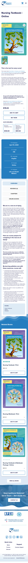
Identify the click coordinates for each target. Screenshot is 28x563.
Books (8, 545)
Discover (8, 549)
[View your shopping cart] (22, 3)
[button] (24, 25)
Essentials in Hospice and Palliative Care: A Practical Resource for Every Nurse (13, 72)
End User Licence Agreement (9, 558)
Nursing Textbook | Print (11, 365)
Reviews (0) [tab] (14, 188)
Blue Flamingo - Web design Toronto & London (15, 555)
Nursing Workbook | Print (11, 414)
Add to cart (14, 113)
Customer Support (19, 547)
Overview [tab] (14, 183)
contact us (14, 500)
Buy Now (14, 118)
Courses (8, 547)
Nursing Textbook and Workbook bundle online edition (12, 102)
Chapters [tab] (14, 193)
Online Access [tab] (14, 199)
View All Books (14, 481)
